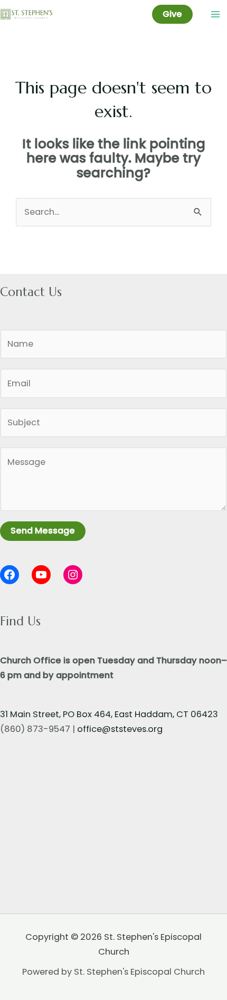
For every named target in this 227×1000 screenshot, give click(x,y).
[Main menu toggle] (215, 14)
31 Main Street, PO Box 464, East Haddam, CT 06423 (109, 714)
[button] (172, 14)
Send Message (43, 531)
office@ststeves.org (120, 729)
